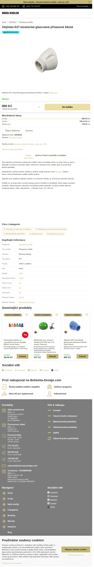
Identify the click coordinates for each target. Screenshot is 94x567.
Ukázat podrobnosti (75, 555)
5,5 (20, 288)
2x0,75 (21, 297)
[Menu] (89, 13)
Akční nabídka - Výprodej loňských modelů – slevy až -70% (46, 2)
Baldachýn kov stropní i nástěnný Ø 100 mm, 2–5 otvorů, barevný (44, 342)
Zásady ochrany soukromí (12, 563)
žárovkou (59, 172)
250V (21, 273)
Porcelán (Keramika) (27, 302)
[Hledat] (77, 13)
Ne (20, 293)
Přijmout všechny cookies (76, 549)
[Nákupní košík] (83, 13)
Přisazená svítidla (25, 244)
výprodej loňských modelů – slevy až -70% (30, 144)
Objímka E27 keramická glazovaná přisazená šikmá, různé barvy (75, 342)
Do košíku (67, 107)
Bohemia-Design (15, 137)
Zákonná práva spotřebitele (12, 149)
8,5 (20, 283)
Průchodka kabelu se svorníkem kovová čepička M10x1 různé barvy (15, 342)
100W (21, 278)
